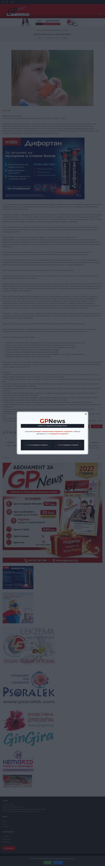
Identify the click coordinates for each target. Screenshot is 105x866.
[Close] (86, 414)
